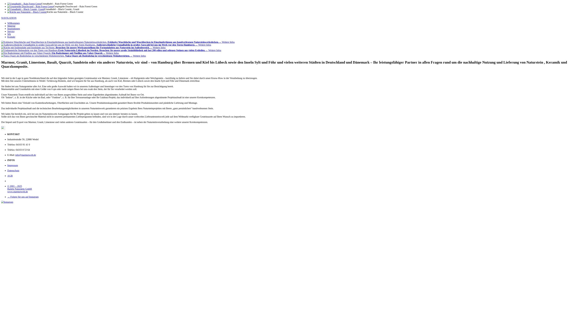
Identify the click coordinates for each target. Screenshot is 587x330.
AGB (10, 175)
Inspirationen (13, 28)
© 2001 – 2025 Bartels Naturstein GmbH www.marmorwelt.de (19, 189)
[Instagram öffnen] (7, 202)
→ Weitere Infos (171, 42)
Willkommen (13, 23)
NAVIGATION (9, 18)
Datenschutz (13, 170)
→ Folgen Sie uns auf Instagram (23, 197)
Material (11, 26)
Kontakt (11, 37)
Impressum (12, 165)
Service (11, 31)
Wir (9, 34)
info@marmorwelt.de (25, 155)
